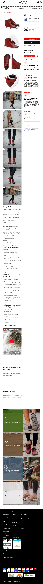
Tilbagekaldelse (6, 514)
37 (25, 27)
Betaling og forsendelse (5, 518)
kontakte (14, 514)
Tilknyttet (14, 525)
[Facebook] (21, 578)
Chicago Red (9, 12)
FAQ (13, 517)
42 (29, 30)
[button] (4, 2)
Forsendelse (38, 22)
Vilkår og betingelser (5, 525)
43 (33, 30)
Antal (26, 32)
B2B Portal (14, 522)
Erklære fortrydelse (6, 534)
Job (13, 519)
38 (29, 27)
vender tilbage (6, 531)
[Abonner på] (21, 560)
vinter (22, 528)
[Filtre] (36, 56)
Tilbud (22, 523)
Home (4, 12)
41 (25, 30)
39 (33, 27)
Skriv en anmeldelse (29, 56)
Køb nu (32, 42)
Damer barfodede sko (25, 515)
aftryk (4, 521)
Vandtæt (23, 525)
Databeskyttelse (6, 528)
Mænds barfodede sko (25, 519)
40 (36, 27)
